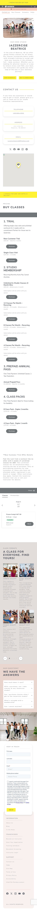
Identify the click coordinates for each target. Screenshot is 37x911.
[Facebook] (14, 149)
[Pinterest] (27, 149)
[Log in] (31, 6)
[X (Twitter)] (10, 149)
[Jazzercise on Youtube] (19, 893)
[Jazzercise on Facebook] (7, 893)
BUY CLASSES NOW (26, 77)
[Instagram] (22, 149)
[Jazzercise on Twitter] (11, 893)
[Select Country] (34, 6)
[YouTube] (18, 149)
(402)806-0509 (18, 113)
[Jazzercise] (10, 6)
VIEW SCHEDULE (9, 77)
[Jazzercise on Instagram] (15, 893)
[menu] (2, 6)
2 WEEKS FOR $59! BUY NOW (18, 2)
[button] (18, 165)
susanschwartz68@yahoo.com (18, 141)
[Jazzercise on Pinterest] (23, 893)
